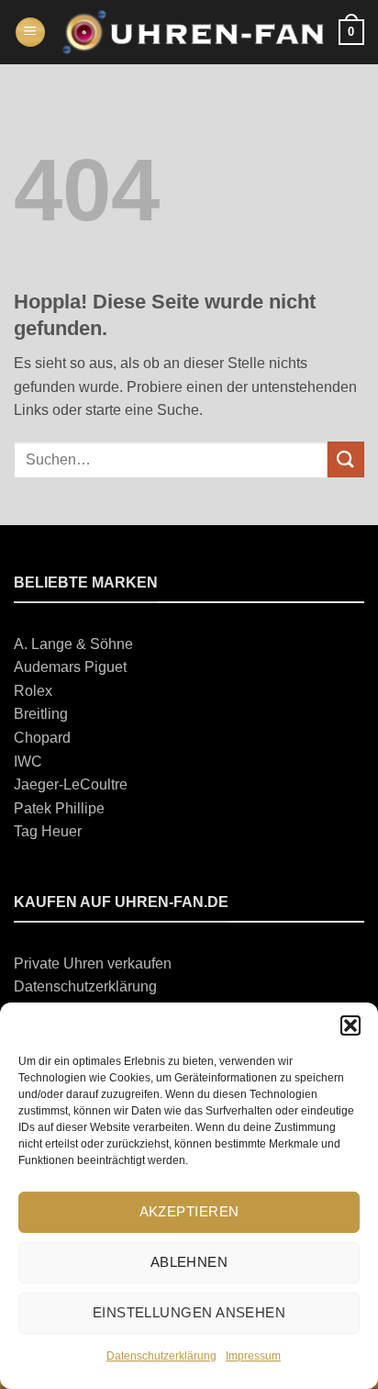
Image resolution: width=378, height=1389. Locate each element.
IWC (28, 761)
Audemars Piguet (70, 667)
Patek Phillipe (59, 808)
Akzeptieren (189, 1211)
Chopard (42, 737)
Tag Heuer (48, 831)
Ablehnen (189, 1262)
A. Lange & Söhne (73, 644)
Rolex (33, 691)
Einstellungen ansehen (189, 1312)
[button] (350, 1025)
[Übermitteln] (346, 459)
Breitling (41, 714)
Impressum (253, 1356)
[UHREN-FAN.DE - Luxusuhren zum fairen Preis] (192, 31)
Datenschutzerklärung (161, 1356)
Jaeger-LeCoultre (71, 784)
